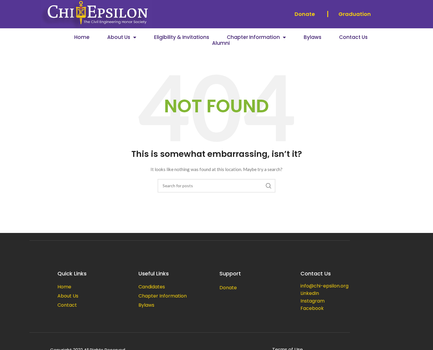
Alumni (221, 43)
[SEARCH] (268, 186)
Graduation (354, 14)
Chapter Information (253, 37)
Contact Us (353, 37)
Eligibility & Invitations (181, 37)
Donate (305, 14)
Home (82, 37)
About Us (118, 37)
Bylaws (312, 37)
